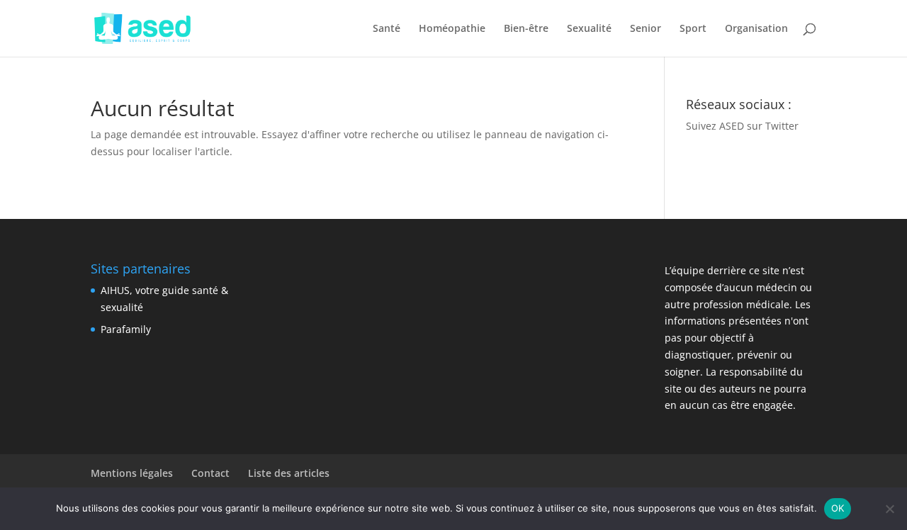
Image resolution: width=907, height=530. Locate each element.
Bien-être (526, 29)
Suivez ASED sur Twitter (742, 125)
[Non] (889, 509)
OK (838, 508)
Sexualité (589, 29)
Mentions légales (132, 473)
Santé (386, 29)
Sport (693, 29)
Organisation (756, 29)
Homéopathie (452, 29)
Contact (210, 473)
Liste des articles (288, 473)
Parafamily (126, 329)
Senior (645, 29)
